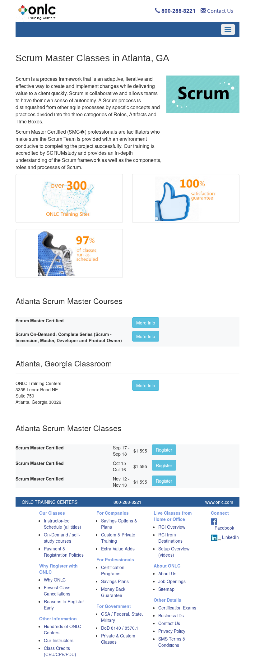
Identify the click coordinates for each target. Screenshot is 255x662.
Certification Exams (177, 608)
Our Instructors (58, 640)
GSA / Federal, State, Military (122, 617)
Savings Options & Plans (119, 523)
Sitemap (166, 589)
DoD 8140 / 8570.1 (119, 628)
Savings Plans (115, 581)
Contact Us (219, 10)
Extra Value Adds (118, 548)
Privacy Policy (171, 631)
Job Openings (172, 581)
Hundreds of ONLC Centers (62, 629)
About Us (167, 573)
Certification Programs (112, 570)
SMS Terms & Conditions (171, 642)
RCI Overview (171, 527)
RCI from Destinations (170, 537)
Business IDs (171, 615)
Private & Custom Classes (118, 638)
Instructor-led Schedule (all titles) (62, 523)
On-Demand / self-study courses (62, 537)
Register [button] (164, 450)
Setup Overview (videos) (173, 551)
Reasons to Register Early (64, 604)
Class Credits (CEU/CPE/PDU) (60, 651)
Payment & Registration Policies (64, 551)
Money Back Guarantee (113, 592)
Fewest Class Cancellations (57, 590)
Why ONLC (55, 580)
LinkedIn (230, 537)
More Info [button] (145, 323)
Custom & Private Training (118, 537)
